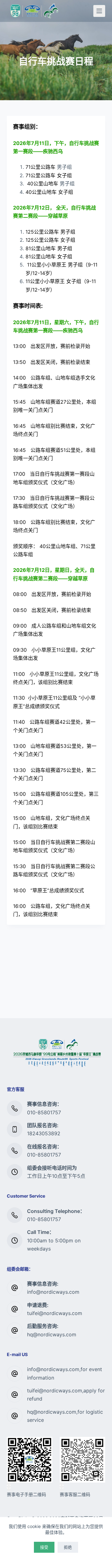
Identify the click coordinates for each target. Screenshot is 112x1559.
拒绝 (68, 1547)
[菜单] (99, 11)
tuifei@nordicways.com (54, 1313)
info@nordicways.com (53, 1292)
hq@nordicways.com (51, 1334)
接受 (44, 1547)
